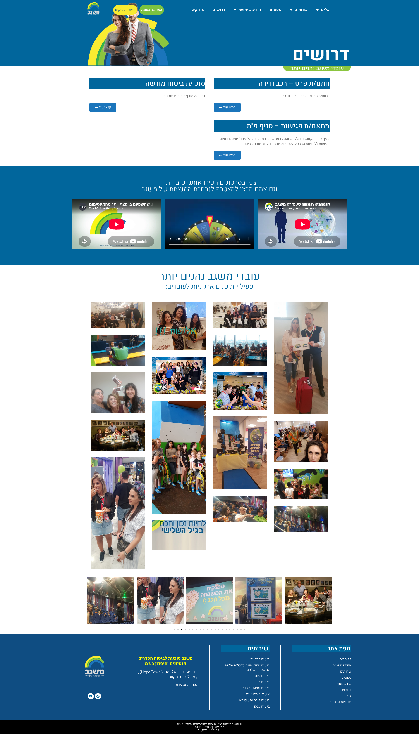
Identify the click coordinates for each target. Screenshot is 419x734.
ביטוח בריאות (260, 659)
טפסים (275, 10)
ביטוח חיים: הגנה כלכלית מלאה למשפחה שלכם (247, 667)
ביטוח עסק (262, 706)
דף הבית (345, 659)
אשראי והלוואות (258, 694)
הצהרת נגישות (187, 685)
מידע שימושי (250, 10)
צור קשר (197, 10)
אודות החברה (342, 665)
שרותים (301, 10)
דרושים (219, 10)
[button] (174, 629)
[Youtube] (91, 696)
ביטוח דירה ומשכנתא (254, 700)
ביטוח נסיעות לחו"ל (256, 688)
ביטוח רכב (262, 682)
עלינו (325, 10)
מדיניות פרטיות (340, 702)
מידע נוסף (344, 683)
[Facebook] (98, 696)
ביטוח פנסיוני (260, 675)
